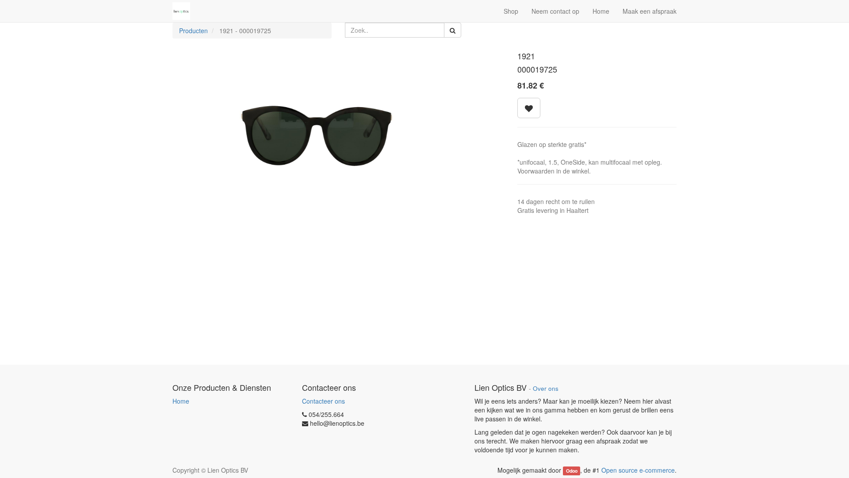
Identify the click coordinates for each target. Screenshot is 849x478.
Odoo (571, 470)
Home (180, 401)
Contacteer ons (323, 401)
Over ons (545, 388)
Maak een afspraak (650, 11)
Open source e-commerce (638, 470)
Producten (193, 30)
